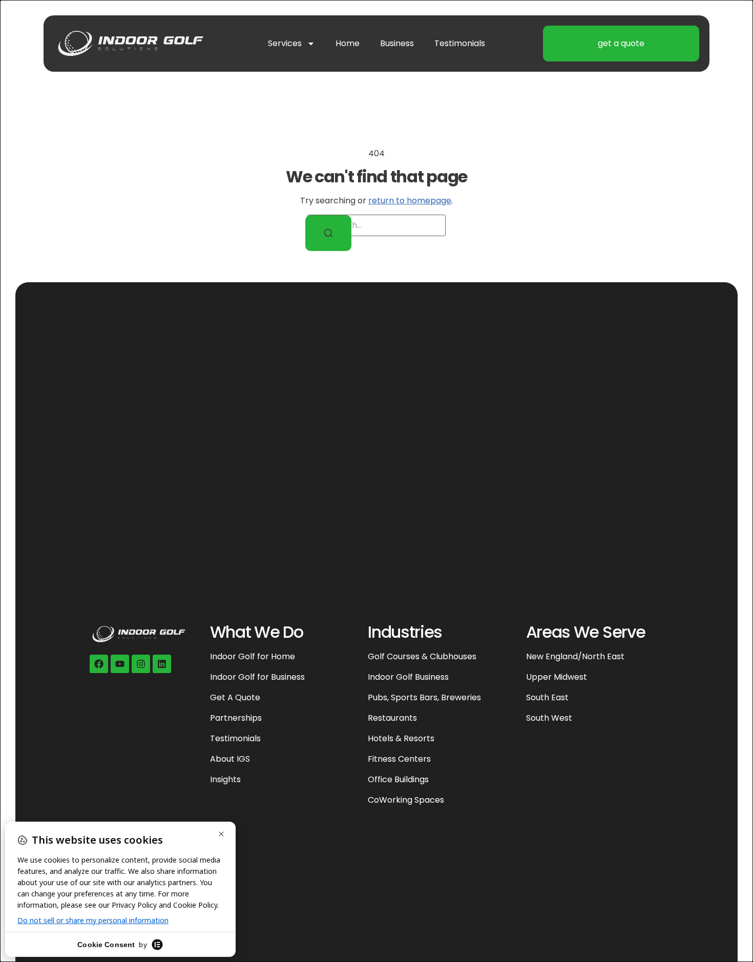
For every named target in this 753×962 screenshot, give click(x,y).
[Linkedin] (162, 664)
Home (348, 43)
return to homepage (409, 200)
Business (397, 43)
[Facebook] (99, 664)
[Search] (328, 233)
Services (285, 43)
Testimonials (459, 43)
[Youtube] (120, 664)
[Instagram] (141, 664)
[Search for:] (376, 225)
